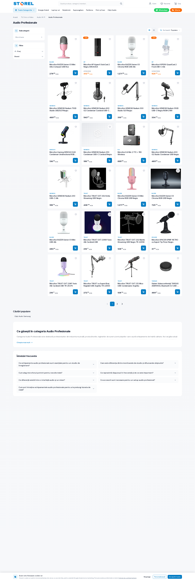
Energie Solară (43, 10)
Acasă (15, 17)
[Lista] (154, 30)
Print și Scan (100, 10)
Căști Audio (112, 10)
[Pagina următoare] (122, 304)
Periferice (89, 10)
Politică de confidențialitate (127, 578)
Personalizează (159, 577)
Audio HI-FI (41, 17)
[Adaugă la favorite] (75, 39)
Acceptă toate (174, 577)
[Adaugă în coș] (75, 72)
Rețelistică (66, 10)
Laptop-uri (56, 10)
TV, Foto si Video (27, 17)
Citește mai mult (23, 342)
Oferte (177, 10)
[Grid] (149, 30)
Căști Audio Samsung (23, 316)
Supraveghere (78, 10)
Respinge (147, 577)
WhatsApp (163, 10)
